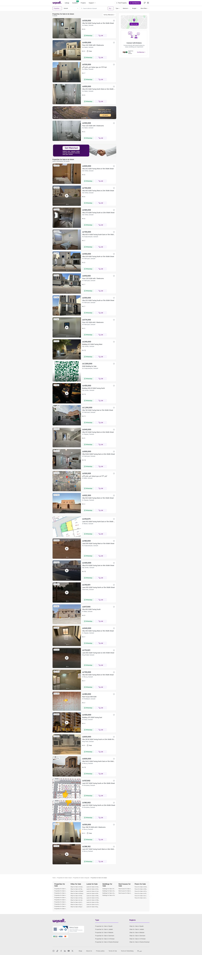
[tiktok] (57, 951)
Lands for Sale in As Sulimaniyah (93, 904)
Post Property (122, 3)
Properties (56, 8)
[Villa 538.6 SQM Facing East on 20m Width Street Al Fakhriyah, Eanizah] (67, 469)
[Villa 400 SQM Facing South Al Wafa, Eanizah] (67, 623)
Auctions (75, 3)
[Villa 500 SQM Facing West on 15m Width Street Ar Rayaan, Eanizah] (67, 513)
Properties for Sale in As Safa (60, 904)
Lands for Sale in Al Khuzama (93, 893)
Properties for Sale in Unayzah (81, 877)
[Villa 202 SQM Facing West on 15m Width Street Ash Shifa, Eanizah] (67, 183)
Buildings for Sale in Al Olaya (109, 888)
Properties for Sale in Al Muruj (60, 895)
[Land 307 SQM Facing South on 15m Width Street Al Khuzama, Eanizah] (67, 798)
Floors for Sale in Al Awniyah (141, 886)
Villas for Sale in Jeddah (136, 929)
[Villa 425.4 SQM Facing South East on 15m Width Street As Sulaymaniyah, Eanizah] (67, 249)
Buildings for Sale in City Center (109, 895)
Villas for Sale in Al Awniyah (76, 886)
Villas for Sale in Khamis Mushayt (139, 942)
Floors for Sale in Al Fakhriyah (141, 891)
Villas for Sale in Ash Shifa (76, 902)
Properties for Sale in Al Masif (60, 893)
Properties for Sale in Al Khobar (105, 939)
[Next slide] (149, 896)
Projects (83, 3)
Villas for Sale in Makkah (136, 932)
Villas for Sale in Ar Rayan (76, 898)
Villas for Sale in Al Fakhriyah (76, 889)
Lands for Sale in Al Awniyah (93, 886)
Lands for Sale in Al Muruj (93, 895)
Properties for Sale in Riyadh (103, 926)
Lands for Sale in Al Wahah (93, 900)
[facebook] (61, 951)
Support (91, 3)
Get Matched (140, 52)
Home (54, 877)
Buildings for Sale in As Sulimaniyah (109, 893)
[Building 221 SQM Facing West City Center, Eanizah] (67, 359)
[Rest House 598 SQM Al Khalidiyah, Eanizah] (67, 710)
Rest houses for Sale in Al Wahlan (125, 891)
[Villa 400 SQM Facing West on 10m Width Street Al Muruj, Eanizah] (67, 689)
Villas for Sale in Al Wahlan (76, 895)
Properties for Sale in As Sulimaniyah (60, 906)
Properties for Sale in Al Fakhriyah (60, 891)
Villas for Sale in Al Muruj (76, 893)
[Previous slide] (52, 896)
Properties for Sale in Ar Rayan (60, 899)
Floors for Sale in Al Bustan (141, 889)
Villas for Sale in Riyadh (136, 926)
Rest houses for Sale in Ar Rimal (125, 893)
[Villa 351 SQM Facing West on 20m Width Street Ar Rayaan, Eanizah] (67, 447)
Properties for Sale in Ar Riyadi (60, 902)
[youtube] (69, 951)
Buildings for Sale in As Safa (109, 891)
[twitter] (72, 951)
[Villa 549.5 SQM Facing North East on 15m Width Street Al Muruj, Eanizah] (67, 776)
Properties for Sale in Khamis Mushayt (106, 942)
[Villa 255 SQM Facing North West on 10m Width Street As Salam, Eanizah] (67, 104)
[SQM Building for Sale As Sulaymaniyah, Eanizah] (67, 381)
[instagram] (53, 951)
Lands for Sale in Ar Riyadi (93, 902)
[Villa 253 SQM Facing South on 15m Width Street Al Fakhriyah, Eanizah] (67, 315)
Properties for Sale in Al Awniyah (60, 888)
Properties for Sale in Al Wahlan (60, 897)
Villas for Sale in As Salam (76, 900)
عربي (140, 951)
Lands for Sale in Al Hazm (93, 889)
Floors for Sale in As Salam (141, 898)
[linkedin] (65, 951)
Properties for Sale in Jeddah (104, 929)
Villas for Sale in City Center (76, 904)
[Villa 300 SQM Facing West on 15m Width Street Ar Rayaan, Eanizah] (67, 645)
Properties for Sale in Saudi (64, 877)
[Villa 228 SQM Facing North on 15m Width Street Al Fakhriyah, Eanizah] (67, 271)
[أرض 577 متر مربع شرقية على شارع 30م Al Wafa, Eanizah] (67, 491)
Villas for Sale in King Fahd (76, 906)
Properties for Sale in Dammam (104, 935)
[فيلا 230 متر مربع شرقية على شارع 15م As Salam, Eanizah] (67, 82)
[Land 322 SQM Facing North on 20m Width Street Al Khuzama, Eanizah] (67, 820)
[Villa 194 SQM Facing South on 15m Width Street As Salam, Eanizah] (67, 38)
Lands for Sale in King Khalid (93, 906)
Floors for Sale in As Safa (141, 895)
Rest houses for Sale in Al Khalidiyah (125, 888)
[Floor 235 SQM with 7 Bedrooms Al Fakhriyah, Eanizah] (67, 293)
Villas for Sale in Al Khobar (137, 939)
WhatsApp (89, 35)
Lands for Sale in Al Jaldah (93, 891)
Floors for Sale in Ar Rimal (141, 893)
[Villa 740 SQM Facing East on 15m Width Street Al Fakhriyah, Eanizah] (67, 425)
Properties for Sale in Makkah (104, 932)
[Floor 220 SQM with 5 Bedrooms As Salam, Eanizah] (67, 140)
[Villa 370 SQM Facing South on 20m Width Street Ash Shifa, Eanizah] (67, 227)
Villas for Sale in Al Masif (76, 891)
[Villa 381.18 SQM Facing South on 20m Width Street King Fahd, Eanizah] (67, 754)
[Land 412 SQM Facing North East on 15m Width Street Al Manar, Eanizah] (67, 536)
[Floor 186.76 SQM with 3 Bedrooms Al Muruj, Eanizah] (67, 842)
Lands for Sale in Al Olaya (93, 898)
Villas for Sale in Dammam (137, 935)
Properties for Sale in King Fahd (60, 908)
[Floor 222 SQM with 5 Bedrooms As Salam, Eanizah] (67, 60)
